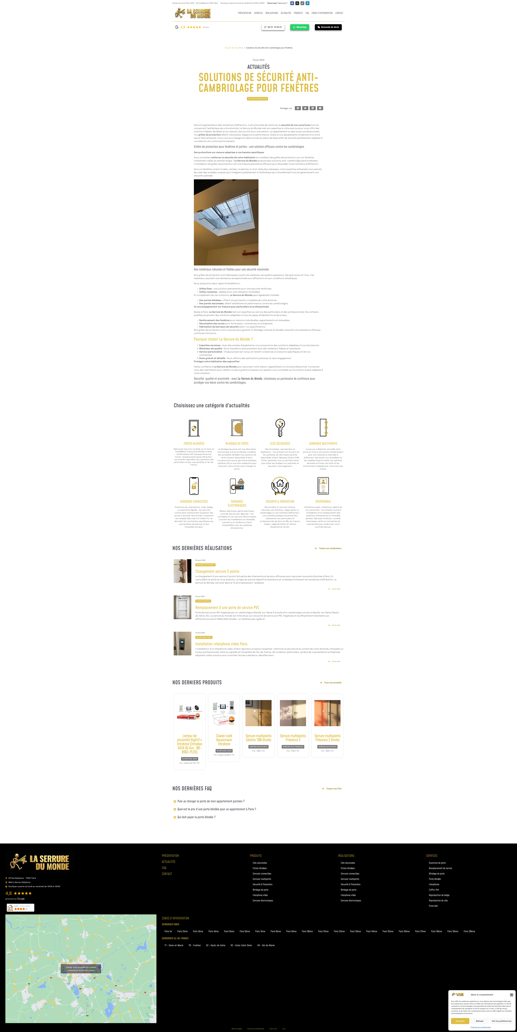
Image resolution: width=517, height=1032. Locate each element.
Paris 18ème (436, 931)
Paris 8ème (276, 931)
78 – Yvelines (195, 945)
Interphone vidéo (203, 637)
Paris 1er (168, 931)
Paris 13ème (355, 931)
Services (258, 13)
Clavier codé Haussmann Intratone (224, 740)
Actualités (286, 13)
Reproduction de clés (438, 900)
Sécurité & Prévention (257, 99)
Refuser (480, 1021)
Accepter (460, 1021)
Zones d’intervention (322, 13)
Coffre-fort (434, 890)
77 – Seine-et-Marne (174, 945)
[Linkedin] (307, 3)
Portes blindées (194, 443)
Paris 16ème (404, 931)
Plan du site (273, 1029)
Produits (298, 13)
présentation (170, 856)
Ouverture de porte (437, 863)
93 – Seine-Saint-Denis (241, 945)
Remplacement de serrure (440, 868)
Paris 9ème (291, 931)
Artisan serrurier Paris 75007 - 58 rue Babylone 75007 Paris (195, 3)
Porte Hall (433, 906)
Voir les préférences (501, 1021)
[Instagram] (297, 3)
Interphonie (323, 501)
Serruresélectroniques (237, 503)
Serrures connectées (194, 501)
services (431, 856)
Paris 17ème (420, 931)
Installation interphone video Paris (221, 644)
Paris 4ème (213, 931)
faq (164, 868)
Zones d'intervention (175, 918)
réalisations (346, 856)
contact (167, 874)
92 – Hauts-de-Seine (215, 945)
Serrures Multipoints (323, 443)
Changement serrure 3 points (217, 571)
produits (256, 856)
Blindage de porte (237, 443)
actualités (168, 862)
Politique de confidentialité (481, 1027)
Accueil (228, 48)
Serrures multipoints (205, 565)
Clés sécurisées (280, 443)
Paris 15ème (387, 931)
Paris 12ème (339, 931)
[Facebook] (292, 3)
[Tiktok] (302, 3)
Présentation (244, 13)
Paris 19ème (452, 931)
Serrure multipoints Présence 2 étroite (327, 738)
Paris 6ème (245, 931)
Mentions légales (237, 1029)
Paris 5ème (229, 931)
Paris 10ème (307, 931)
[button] (511, 995)
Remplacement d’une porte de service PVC (227, 608)
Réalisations (272, 13)
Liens (283, 1029)
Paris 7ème (260, 931)
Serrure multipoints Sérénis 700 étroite (258, 738)
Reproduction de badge (439, 895)
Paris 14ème (371, 931)
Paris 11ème (323, 931)
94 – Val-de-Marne (266, 945)
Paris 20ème (469, 931)
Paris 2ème (182, 931)
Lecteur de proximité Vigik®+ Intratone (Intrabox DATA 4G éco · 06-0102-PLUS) (189, 744)
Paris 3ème (198, 931)
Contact (339, 13)
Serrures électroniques (293, 747)
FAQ (307, 13)
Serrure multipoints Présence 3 (293, 738)
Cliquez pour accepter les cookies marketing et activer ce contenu (81, 968)
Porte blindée (435, 879)
